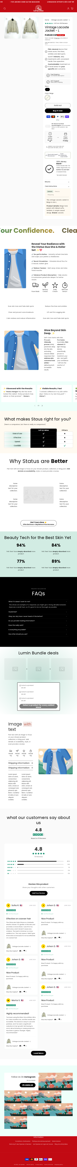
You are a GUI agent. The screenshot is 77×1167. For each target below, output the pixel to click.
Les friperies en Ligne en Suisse (43, 1144)
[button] (4, 8)
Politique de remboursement (41, 1141)
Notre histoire (56, 1141)
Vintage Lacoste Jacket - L (60, 20)
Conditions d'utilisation (22, 1141)
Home (47, 20)
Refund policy (30, 1164)
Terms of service (48, 1164)
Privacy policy (39, 1164)
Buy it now (58, 110)
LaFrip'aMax (22, 1164)
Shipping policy (59, 1164)
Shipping (56, 38)
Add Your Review (38, 893)
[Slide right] (42, 405)
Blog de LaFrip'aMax (61, 1144)
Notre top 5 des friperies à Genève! (20, 1144)
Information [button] (39, 1137)
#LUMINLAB (27, 1085)
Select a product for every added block (38, 706)
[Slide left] (35, 405)
